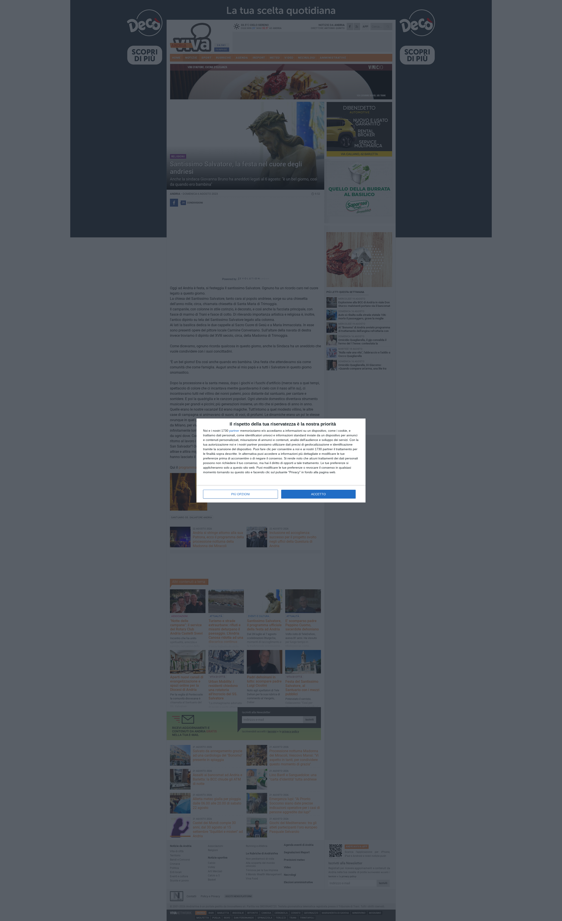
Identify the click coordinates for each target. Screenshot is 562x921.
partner (234, 430)
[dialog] (281, 460)
